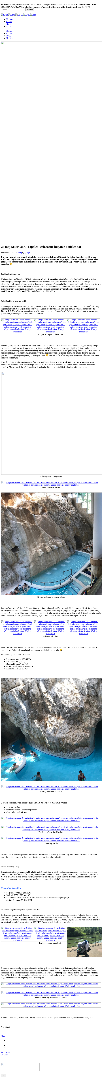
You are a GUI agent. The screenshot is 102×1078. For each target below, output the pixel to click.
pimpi (27, 252)
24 (4, 1055)
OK (3, 1076)
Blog (20, 252)
